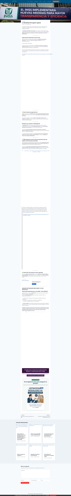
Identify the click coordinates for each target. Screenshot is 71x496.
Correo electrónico (34, 480)
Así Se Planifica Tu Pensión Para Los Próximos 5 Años (49, 455)
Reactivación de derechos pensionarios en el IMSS (27, 416)
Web (42, 480)
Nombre (22, 480)
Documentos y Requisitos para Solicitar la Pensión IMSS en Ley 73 (44, 416)
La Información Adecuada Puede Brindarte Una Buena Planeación (48, 435)
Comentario (23, 470)
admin (23, 24)
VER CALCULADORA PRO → (53, 495)
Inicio (28, 1)
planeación (23, 21)
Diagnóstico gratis (55, 1)
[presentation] (22, 428)
